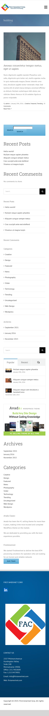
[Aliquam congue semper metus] (8, 380)
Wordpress (9, 312)
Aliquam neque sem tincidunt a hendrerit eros (26, 390)
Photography (10, 277)
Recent (24, 362)
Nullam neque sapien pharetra (16, 154)
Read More (7, 109)
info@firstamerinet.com (18, 676)
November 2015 (11, 339)
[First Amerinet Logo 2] (13, 4)
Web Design (10, 306)
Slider (7, 283)
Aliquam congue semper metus (16, 158)
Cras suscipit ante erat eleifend (16, 161)
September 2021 (12, 327)
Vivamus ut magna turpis (14, 164)
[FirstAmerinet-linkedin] (6, 589)
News (7, 271)
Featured (33, 104)
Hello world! (9, 151)
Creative (27, 104)
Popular (10, 362)
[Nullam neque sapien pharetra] (8, 370)
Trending (40, 104)
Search (10, 130)
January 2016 (10, 333)
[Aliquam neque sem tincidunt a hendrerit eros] (8, 390)
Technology (9, 289)
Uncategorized (11, 300)
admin (8, 104)
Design (8, 260)
